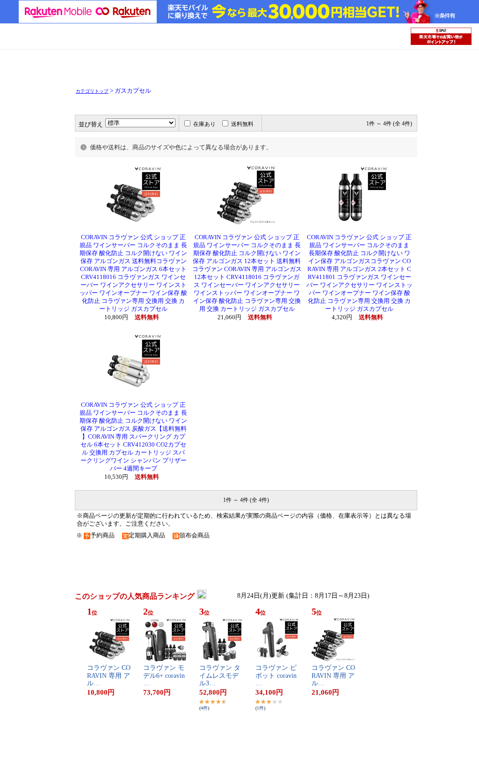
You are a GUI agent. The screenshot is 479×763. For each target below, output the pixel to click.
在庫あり (204, 124)
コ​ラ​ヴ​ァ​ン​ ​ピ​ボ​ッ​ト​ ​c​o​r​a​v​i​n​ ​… (276, 675)
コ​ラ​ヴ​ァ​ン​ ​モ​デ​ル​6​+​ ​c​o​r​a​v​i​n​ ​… (165, 675)
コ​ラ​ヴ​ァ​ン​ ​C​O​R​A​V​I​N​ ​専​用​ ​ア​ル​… (109, 675)
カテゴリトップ (92, 91)
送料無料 (242, 124)
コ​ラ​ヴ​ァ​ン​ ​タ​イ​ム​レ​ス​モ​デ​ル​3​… (219, 675)
